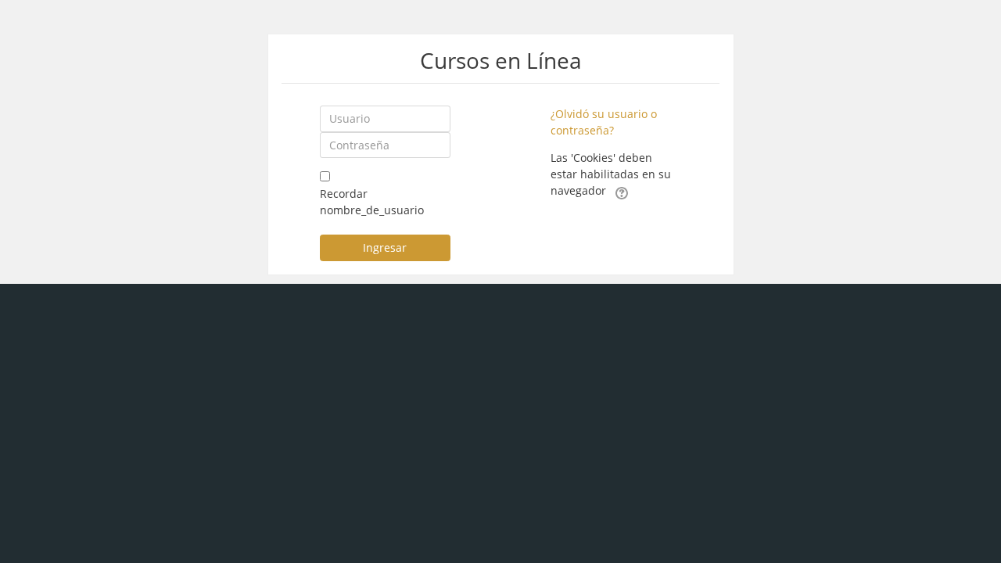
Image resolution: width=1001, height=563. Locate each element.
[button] (621, 191)
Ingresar (385, 247)
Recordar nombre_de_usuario (372, 201)
